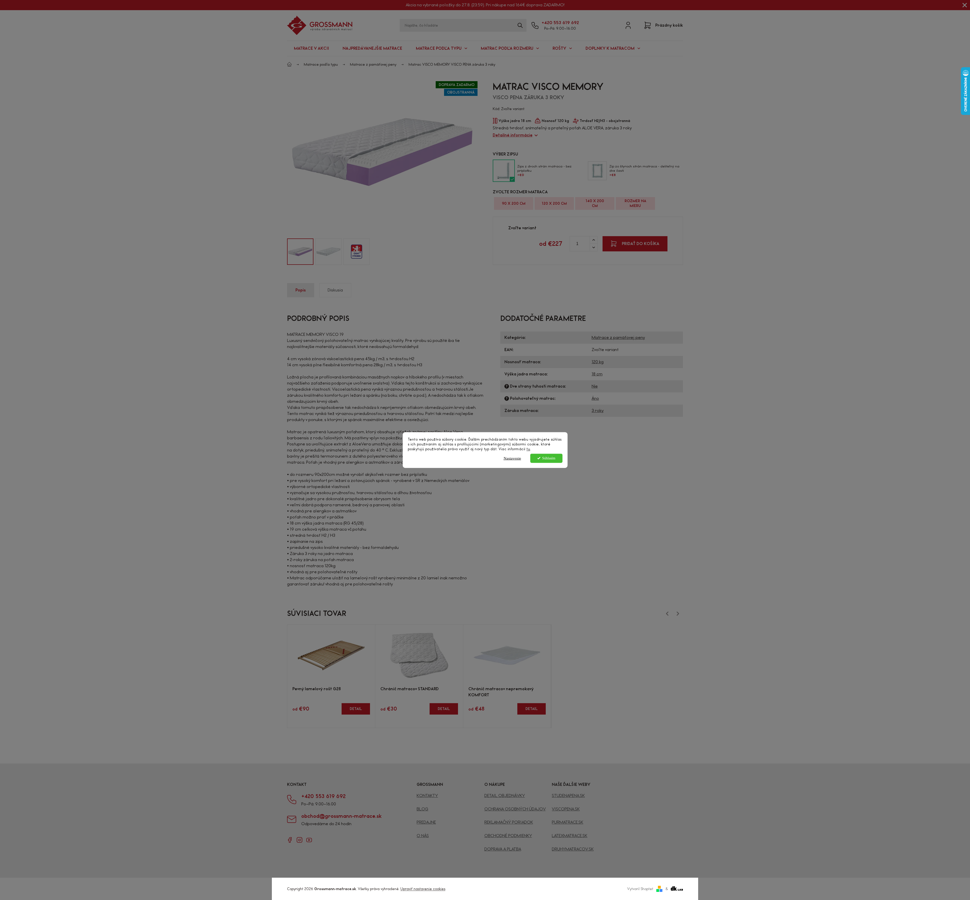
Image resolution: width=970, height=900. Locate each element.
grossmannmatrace (290, 840)
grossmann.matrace (299, 840)
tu (528, 449)
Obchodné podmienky (508, 835)
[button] (280, 251)
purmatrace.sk (567, 822)
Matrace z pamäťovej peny (618, 337)
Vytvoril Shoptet (640, 889)
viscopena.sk (566, 809)
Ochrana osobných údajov (515, 809)
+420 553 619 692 (560, 22)
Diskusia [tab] (335, 290)
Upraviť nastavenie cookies (422, 889)
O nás (423, 835)
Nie (595, 386)
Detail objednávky (504, 795)
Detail (356, 708)
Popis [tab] (300, 290)
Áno (595, 398)
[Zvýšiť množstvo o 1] (593, 240)
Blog (422, 809)
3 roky (598, 410)
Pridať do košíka (640, 243)
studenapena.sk (568, 795)
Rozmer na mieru (635, 203)
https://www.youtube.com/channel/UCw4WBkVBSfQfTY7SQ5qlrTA (309, 840)
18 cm (597, 374)
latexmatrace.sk (569, 835)
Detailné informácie (513, 135)
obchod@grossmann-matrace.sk (341, 816)
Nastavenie (512, 458)
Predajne (426, 822)
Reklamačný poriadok (508, 822)
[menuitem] (311, 48)
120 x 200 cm (554, 203)
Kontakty (427, 795)
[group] (300, 251)
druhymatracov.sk (573, 849)
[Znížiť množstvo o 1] (593, 247)
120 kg (598, 362)
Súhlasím (548, 458)
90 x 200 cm (513, 203)
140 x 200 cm (595, 203)
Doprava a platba (502, 849)
